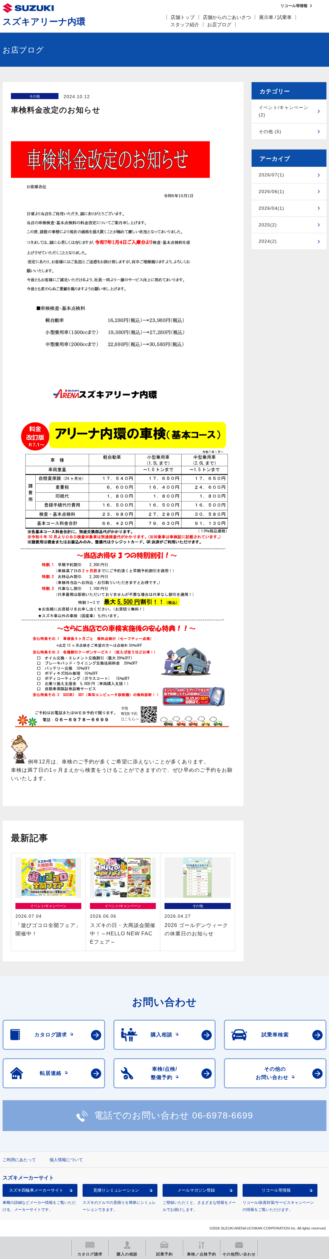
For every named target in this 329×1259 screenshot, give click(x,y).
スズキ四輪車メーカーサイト (36, 1190)
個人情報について (66, 1159)
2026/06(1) (271, 191)
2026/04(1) (271, 208)
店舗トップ (183, 17)
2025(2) (268, 224)
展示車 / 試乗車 (275, 17)
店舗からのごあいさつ (227, 17)
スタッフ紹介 (184, 24)
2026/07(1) (271, 174)
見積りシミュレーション (116, 1190)
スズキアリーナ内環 (44, 22)
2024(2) (268, 241)
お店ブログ (219, 24)
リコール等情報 (276, 1190)
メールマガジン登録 (196, 1190)
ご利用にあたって (19, 1159)
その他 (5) (270, 131)
